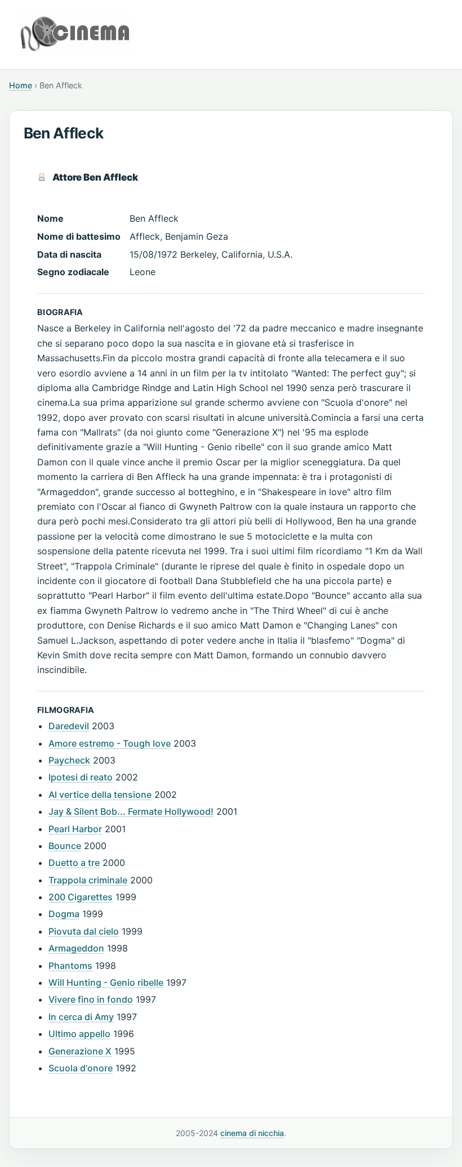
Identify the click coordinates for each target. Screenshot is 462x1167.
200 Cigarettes (80, 897)
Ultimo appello (79, 1033)
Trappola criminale (87, 880)
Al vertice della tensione (100, 794)
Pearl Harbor (75, 828)
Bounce (64, 845)
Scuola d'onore (80, 1068)
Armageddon (76, 948)
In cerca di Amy (81, 1016)
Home (20, 85)
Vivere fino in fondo (90, 999)
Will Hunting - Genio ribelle (105, 982)
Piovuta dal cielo (83, 931)
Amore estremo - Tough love (109, 743)
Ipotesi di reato (80, 777)
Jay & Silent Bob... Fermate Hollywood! (131, 811)
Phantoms (70, 965)
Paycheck (69, 760)
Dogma (63, 913)
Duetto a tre (74, 862)
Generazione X (80, 1051)
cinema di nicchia (252, 1133)
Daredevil (68, 725)
